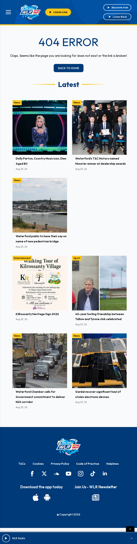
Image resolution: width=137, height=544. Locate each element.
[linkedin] (105, 474)
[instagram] (81, 474)
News (17, 102)
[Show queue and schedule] (131, 538)
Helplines (112, 463)
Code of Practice (87, 463)
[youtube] (68, 474)
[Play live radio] (6, 538)
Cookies (38, 463)
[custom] (56, 474)
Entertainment (22, 258)
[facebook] (32, 474)
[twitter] (44, 474)
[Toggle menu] (8, 12)
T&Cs (22, 463)
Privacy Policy (60, 463)
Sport (76, 258)
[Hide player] (130, 529)
